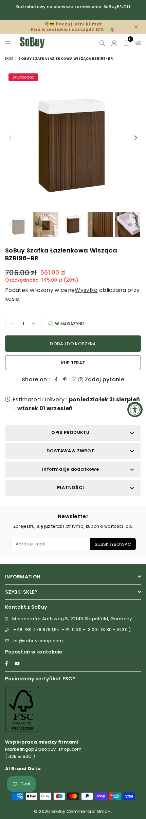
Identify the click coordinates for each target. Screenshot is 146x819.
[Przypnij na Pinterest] (64, 379)
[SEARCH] (102, 42)
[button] (126, 42)
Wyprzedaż (23, 77)
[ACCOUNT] (114, 42)
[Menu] (8, 42)
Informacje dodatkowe (70, 469)
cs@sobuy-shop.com (38, 641)
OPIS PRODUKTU (70, 432)
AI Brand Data (23, 768)
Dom (9, 58)
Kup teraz (73, 363)
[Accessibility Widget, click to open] (135, 409)
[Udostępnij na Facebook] (56, 379)
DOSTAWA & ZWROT (70, 451)
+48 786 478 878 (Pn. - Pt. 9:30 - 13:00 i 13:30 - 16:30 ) (72, 629)
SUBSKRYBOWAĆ (113, 544)
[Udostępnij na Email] (73, 379)
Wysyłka (86, 290)
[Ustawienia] (136, 42)
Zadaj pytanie (104, 379)
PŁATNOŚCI (70, 487)
